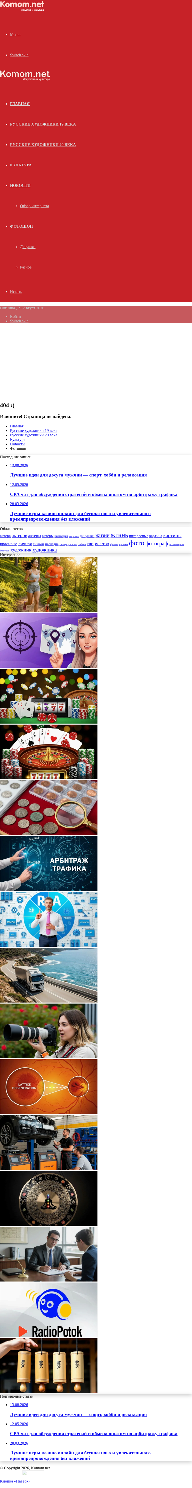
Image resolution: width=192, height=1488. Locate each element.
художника (44, 549)
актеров (19, 535)
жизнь (119, 535)
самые (72, 544)
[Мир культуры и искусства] (23, 10)
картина (155, 536)
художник (21, 549)
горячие (74, 536)
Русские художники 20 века (43, 144)
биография (61, 536)
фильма (123, 544)
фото (136, 543)
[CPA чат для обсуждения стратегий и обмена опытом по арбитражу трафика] (49, 666)
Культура (21, 165)
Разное (26, 267)
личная (25, 543)
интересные (138, 536)
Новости (20, 185)
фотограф (157, 543)
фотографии (176, 544)
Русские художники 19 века (43, 124)
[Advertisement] (96, 362)
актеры (34, 535)
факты (114, 544)
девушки (87, 536)
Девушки (28, 247)
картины (172, 535)
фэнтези (5, 550)
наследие (51, 544)
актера (5, 536)
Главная (17, 426)
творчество (98, 543)
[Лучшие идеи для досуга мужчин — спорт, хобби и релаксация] (49, 611)
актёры (48, 536)
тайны (82, 544)
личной (38, 544)
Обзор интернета (34, 206)
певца (64, 544)
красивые (8, 543)
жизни (103, 535)
